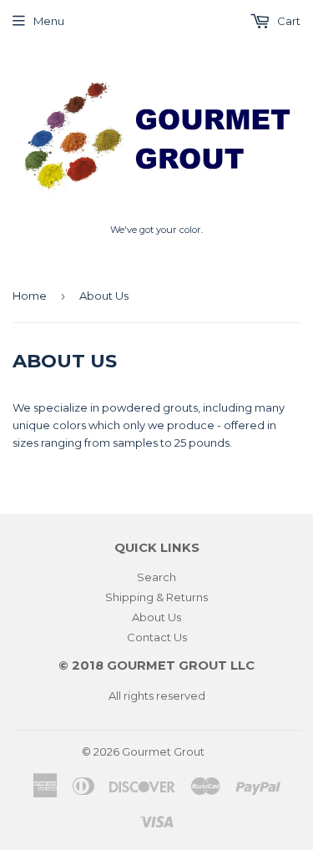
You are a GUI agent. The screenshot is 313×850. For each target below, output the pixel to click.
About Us (156, 617)
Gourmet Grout (163, 751)
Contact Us (157, 637)
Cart (287, 21)
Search (156, 577)
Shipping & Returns (156, 597)
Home (30, 295)
